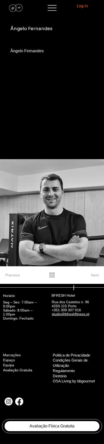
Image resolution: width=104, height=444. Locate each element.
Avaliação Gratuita (17, 370)
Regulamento (64, 371)
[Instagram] (9, 401)
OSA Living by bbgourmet (74, 381)
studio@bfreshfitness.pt (70, 314)
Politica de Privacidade (71, 355)
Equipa (8, 365)
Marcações (12, 355)
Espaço (9, 360)
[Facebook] (19, 401)
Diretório (60, 376)
